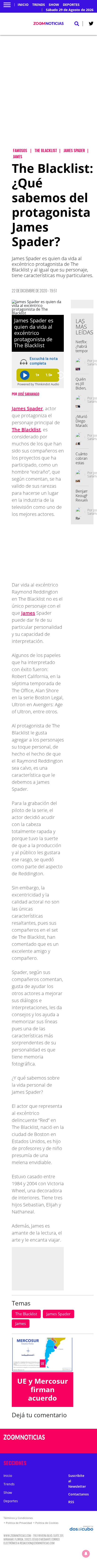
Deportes (71, 4)
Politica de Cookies (46, 1523)
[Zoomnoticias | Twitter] (91, 24)
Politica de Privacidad (19, 1523)
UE (42, 1363)
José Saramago (28, 393)
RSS (71, 1502)
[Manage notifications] (86, 1553)
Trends (38, 4)
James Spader (27, 408)
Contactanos (78, 1494)
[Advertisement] (48, 95)
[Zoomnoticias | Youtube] (85, 1446)
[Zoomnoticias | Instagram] (76, 1446)
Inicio (23, 4)
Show (54, 4)
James (28, 613)
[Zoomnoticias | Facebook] (76, 1437)
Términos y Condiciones (18, 1518)
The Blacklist (26, 429)
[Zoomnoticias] (24, 1440)
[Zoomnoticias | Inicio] (92, 1462)
